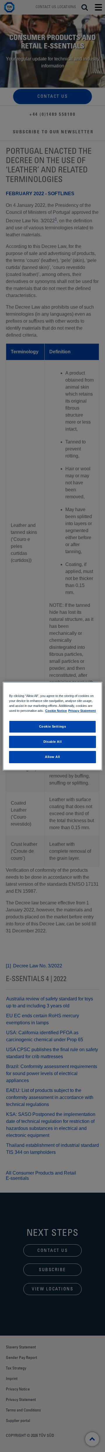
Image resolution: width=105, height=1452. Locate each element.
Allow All (52, 757)
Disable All (52, 741)
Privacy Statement (82, 710)
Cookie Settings (52, 726)
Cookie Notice (56, 710)
